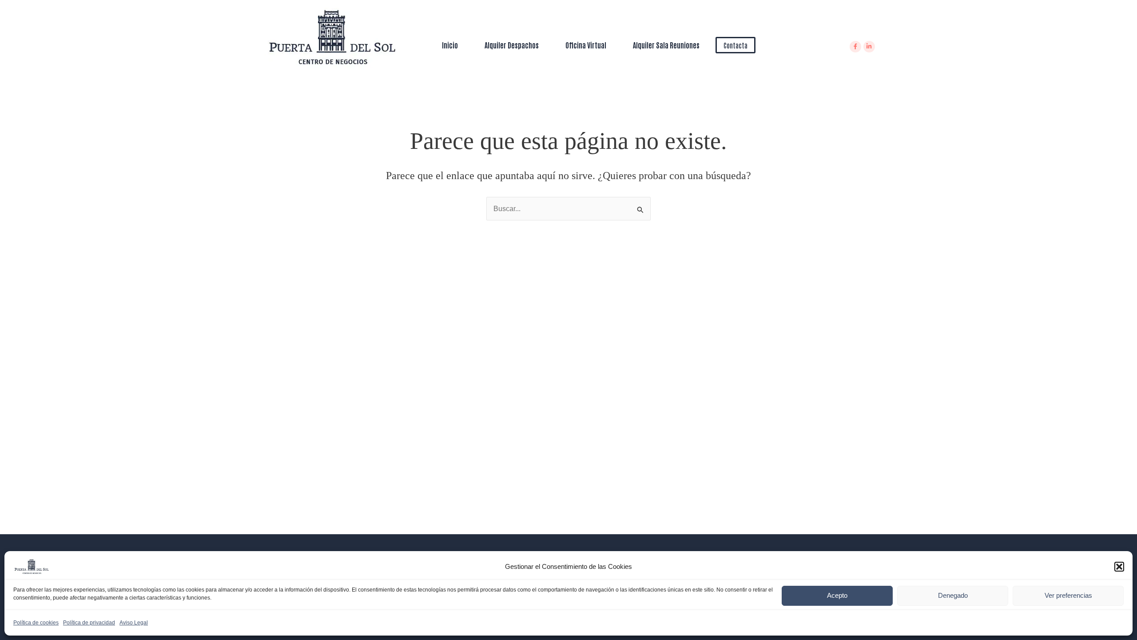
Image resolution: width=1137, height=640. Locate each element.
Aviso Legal (133, 623)
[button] (1119, 566)
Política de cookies (36, 623)
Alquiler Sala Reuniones (666, 44)
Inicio (450, 44)
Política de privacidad (89, 623)
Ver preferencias (1068, 595)
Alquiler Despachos (512, 44)
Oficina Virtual (585, 44)
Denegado (953, 595)
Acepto (837, 595)
